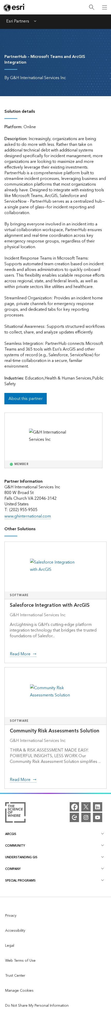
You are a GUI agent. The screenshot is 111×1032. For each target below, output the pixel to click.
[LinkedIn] (97, 806)
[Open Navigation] (104, 7)
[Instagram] (86, 817)
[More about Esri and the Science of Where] (15, 813)
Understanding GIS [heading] (21, 857)
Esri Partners (17, 22)
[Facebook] (74, 806)
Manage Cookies (19, 991)
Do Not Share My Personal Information (37, 1006)
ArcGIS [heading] (10, 834)
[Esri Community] (74, 817)
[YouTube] (97, 817)
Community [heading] (15, 845)
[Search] (91, 7)
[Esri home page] (14, 7)
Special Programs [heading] (20, 880)
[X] (86, 806)
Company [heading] (13, 869)
